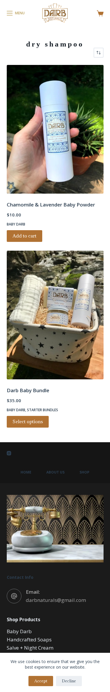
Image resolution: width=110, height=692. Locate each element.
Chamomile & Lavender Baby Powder (51, 204)
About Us (55, 472)
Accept (40, 681)
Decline (69, 681)
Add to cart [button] (24, 236)
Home (26, 472)
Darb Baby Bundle (28, 390)
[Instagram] (9, 453)
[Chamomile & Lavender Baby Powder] (55, 129)
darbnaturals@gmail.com (56, 600)
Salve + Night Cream (30, 647)
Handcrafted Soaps (29, 639)
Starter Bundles (42, 409)
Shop (84, 472)
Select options (28, 421)
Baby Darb (16, 224)
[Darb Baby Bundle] (55, 315)
